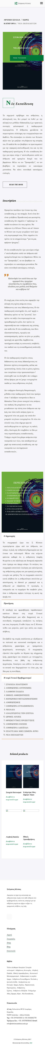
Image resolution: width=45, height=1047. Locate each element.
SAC (31, 1043)
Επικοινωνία (11, 951)
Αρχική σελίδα (12, 20)
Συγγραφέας (11, 939)
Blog (8, 947)
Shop (9, 943)
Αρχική (9, 935)
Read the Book (16, 185)
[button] (41, 3)
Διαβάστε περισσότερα (12, 798)
